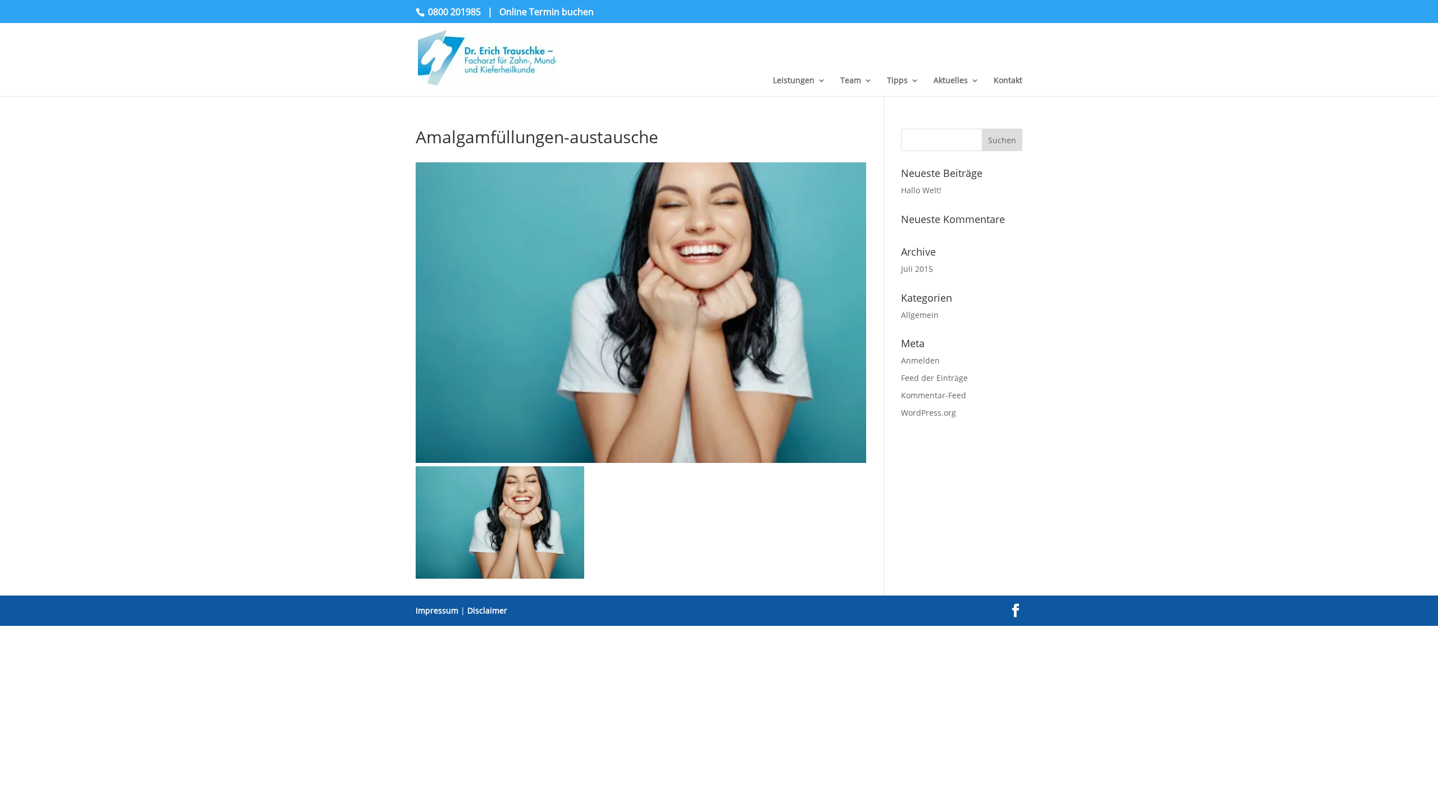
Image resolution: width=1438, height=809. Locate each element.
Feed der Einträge (934, 377)
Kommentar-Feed (933, 395)
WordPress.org (928, 412)
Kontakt (1008, 80)
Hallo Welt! (921, 190)
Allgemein (920, 315)
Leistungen (793, 80)
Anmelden (920, 360)
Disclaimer (487, 610)
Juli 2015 (917, 268)
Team (850, 80)
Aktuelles (951, 80)
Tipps (897, 80)
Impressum (437, 610)
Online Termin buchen (546, 12)
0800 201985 (454, 12)
